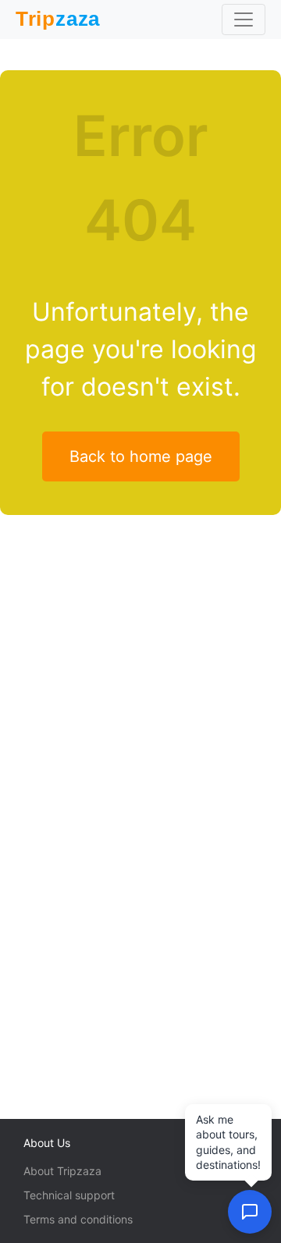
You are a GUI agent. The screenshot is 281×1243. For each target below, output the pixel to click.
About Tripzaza (62, 1170)
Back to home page (140, 456)
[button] (250, 1212)
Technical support (69, 1195)
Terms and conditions (78, 1219)
